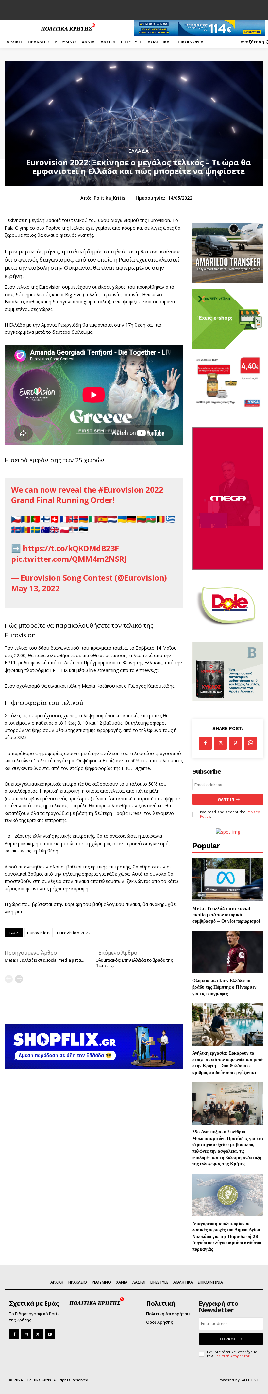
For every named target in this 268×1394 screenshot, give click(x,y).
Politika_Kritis (109, 198)
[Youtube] (50, 1334)
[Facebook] (205, 743)
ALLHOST (250, 1380)
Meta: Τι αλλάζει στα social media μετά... (44, 960)
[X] (220, 743)
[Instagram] (26, 1334)
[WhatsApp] (250, 743)
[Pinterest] (235, 743)
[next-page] (19, 979)
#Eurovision (121, 489)
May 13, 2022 (35, 588)
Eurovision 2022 (74, 933)
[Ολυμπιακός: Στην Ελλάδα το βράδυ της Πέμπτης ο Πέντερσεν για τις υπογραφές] (227, 952)
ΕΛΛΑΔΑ (138, 150)
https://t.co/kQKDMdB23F (71, 548)
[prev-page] (9, 979)
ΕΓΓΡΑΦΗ (228, 1339)
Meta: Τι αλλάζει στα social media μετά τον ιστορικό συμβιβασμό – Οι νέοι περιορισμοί (226, 914)
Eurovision (38, 933)
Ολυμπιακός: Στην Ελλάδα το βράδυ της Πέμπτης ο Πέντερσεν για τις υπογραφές (224, 986)
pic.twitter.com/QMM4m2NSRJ (68, 558)
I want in (224, 799)
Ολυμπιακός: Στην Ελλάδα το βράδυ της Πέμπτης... (134, 962)
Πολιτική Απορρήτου (232, 1355)
